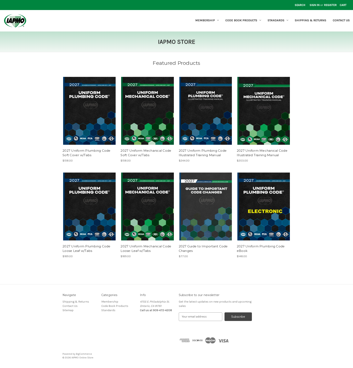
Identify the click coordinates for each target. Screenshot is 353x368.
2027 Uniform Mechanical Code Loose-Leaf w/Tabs (146, 248)
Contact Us (341, 20)
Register (330, 5)
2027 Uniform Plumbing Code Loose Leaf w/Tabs (87, 248)
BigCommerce (84, 353)
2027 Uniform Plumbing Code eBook (261, 248)
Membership (205, 20)
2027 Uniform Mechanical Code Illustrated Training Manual (262, 153)
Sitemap (68, 310)
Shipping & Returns (310, 20)
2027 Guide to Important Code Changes (203, 248)
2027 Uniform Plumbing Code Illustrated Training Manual (203, 153)
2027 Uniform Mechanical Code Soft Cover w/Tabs (146, 153)
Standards (276, 20)
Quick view (89, 107)
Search (300, 5)
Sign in (314, 5)
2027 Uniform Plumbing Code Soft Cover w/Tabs (87, 153)
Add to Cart (89, 114)
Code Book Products (241, 20)
